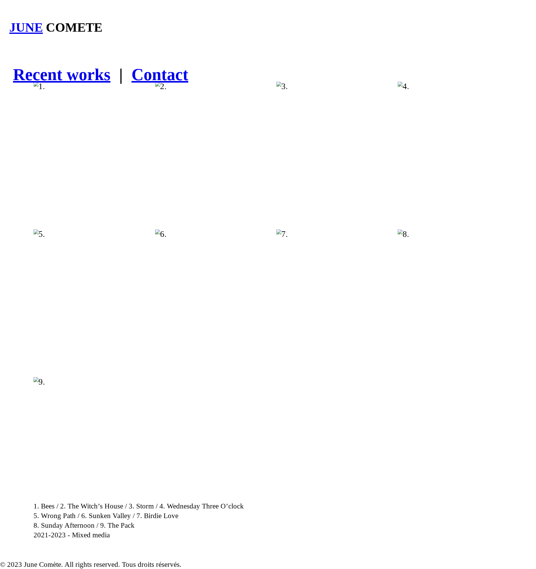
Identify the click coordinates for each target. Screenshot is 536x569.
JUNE (26, 27)
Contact (160, 74)
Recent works (61, 74)
